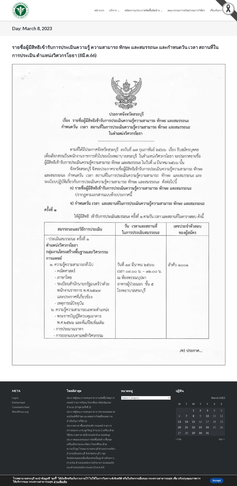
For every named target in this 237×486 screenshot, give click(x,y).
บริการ (113, 10)
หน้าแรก (99, 10)
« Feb (178, 439)
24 (207, 427)
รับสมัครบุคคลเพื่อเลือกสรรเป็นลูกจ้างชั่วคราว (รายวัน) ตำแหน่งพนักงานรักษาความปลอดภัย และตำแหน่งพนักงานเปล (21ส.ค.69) (90, 463)
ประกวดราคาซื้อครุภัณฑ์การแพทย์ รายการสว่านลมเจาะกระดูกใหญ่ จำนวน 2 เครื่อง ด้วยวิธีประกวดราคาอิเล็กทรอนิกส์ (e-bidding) (90, 430)
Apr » (222, 439)
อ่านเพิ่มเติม (60, 482)
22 (193, 427)
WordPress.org (20, 411)
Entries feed (18, 402)
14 (186, 421)
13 (179, 421)
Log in (15, 397)
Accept (217, 480)
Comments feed (20, 407)
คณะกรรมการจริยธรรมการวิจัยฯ (186, 10)
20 (179, 427)
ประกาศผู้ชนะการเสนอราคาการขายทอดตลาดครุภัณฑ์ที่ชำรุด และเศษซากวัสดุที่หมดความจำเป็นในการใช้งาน (91, 416)
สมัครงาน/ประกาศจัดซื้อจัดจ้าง (142, 10)
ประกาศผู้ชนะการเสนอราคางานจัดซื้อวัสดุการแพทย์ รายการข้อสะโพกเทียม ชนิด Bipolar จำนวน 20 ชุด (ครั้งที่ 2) (91, 402)
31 (207, 433)
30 (200, 433)
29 (193, 433)
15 (193, 421)
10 (207, 416)
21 (186, 427)
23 (200, 427)
